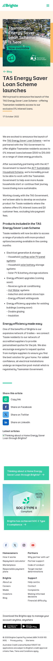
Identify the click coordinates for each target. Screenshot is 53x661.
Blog (9, 71)
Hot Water (14, 290)
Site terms (30, 640)
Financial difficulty (37, 600)
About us (7, 582)
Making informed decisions (36, 595)
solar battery (27, 264)
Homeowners (10, 553)
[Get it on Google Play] (30, 627)
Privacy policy (16, 640)
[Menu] (47, 5)
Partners (33, 553)
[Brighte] (10, 5)
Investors (7, 594)
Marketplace (9, 565)
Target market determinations (35, 570)
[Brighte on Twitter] (15, 545)
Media (6, 590)
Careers (7, 586)
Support (32, 578)
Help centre (34, 582)
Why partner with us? (38, 557)
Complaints (33, 590)
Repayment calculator (14, 561)
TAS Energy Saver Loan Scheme (24, 140)
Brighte (7, 578)
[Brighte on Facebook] (6, 545)
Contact (32, 586)
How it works (9, 557)
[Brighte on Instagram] (24, 545)
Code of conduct (36, 565)
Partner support (36, 561)
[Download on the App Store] (12, 627)
